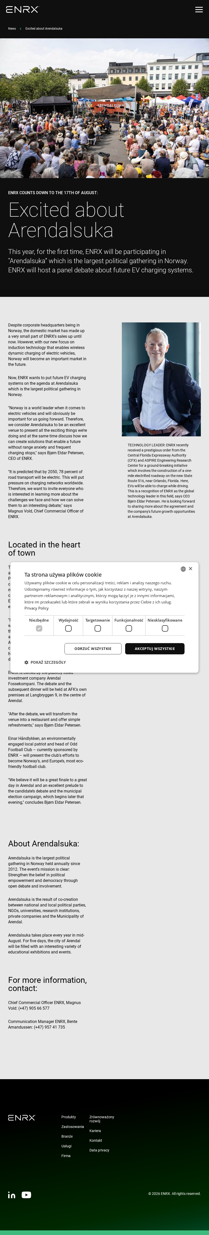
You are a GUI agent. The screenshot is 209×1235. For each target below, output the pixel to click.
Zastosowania (72, 1127)
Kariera (95, 1131)
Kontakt (95, 1140)
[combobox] (183, 569)
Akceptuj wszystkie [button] (155, 648)
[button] (45, 662)
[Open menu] (199, 9)
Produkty (68, 1117)
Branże (67, 1136)
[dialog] (104, 617)
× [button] (190, 569)
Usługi (66, 1146)
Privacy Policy (36, 608)
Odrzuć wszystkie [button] (92, 648)
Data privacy (99, 1150)
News (12, 28)
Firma (66, 1156)
